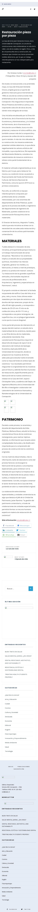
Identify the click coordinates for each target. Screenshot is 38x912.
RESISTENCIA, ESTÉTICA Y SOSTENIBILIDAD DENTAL (19, 830)
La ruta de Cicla (12, 548)
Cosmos (8, 708)
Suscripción (19, 769)
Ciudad (7, 704)
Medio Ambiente (11, 743)
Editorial (8, 725)
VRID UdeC (14, 25)
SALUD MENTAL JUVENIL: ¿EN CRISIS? (18, 656)
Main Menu (7, 4)
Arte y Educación (21, 27)
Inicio (10, 766)
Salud (7, 747)
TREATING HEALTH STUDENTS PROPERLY (15, 834)
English (7, 730)
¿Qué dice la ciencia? (12, 695)
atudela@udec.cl (23, 520)
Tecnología (9, 751)
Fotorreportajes (10, 734)
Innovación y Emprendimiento (15, 738)
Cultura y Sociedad (11, 712)
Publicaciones (24, 766)
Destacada (8, 717)
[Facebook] (30, 9)
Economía (8, 721)
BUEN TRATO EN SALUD (13, 652)
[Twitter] (34, 9)
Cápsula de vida (21, 558)
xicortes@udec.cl (29, 73)
